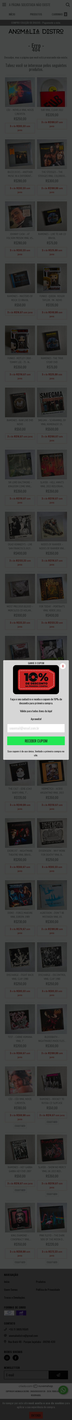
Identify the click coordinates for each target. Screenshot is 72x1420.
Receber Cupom (36, 740)
